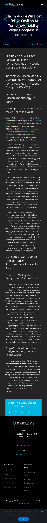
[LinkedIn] (22, 412)
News (7, 44)
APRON (26, 503)
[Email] (35, 412)
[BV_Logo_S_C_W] (14, 4)
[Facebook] (10, 412)
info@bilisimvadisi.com (23, 454)
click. (42, 512)
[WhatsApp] (28, 412)
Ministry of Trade (27, 132)
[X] (16, 412)
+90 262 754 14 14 (23, 445)
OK (23, 519)
